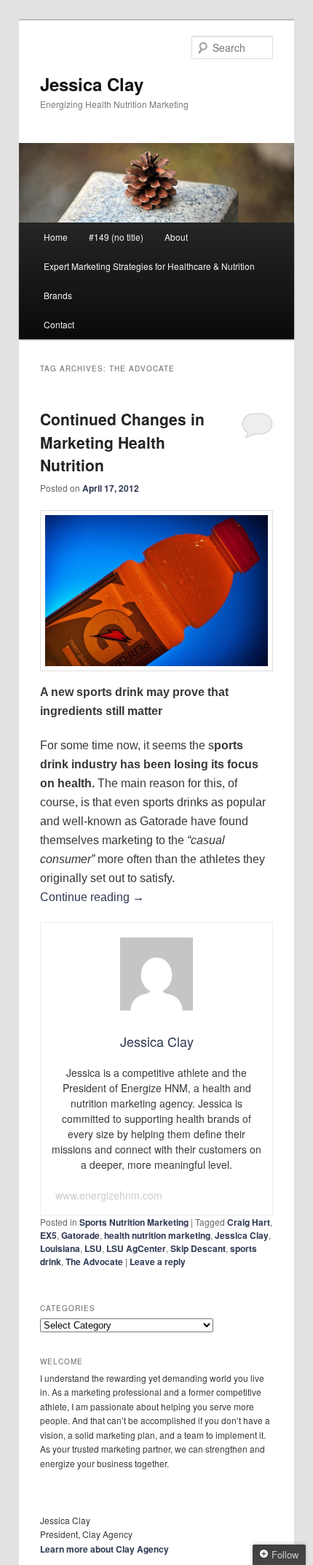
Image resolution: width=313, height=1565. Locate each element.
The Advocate (94, 1261)
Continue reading (92, 897)
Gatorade (80, 1235)
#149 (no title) (116, 237)
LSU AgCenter (136, 1248)
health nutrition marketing (157, 1235)
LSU (93, 1248)
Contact (59, 324)
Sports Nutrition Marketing (134, 1222)
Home (56, 237)
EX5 (48, 1235)
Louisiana (60, 1248)
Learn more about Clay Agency (104, 1549)
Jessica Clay (91, 84)
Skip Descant (198, 1248)
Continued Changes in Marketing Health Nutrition (122, 442)
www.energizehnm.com (108, 1195)
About (176, 237)
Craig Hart (248, 1222)
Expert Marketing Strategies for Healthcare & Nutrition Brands (149, 280)
